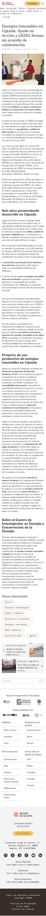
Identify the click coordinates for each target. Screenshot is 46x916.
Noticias (7, 772)
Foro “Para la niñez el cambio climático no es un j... (28, 668)
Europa (30, 743)
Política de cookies (23, 909)
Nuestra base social (10, 796)
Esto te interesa (9, 751)
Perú (29, 759)
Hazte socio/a (10, 730)
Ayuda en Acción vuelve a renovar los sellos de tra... (16, 652)
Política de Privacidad (23, 903)
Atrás (7, 17)
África (29, 736)
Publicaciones (10, 788)
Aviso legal (23, 906)
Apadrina (8, 736)
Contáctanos (23, 833)
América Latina (34, 730)
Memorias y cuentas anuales (11, 780)
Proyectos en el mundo (32, 724)
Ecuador (30, 785)
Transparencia (10, 759)
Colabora (6, 722)
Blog (6, 765)
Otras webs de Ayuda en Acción (33, 753)
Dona (6, 743)
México (30, 765)
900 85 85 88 (23, 826)
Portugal (31, 779)
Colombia (31, 772)
